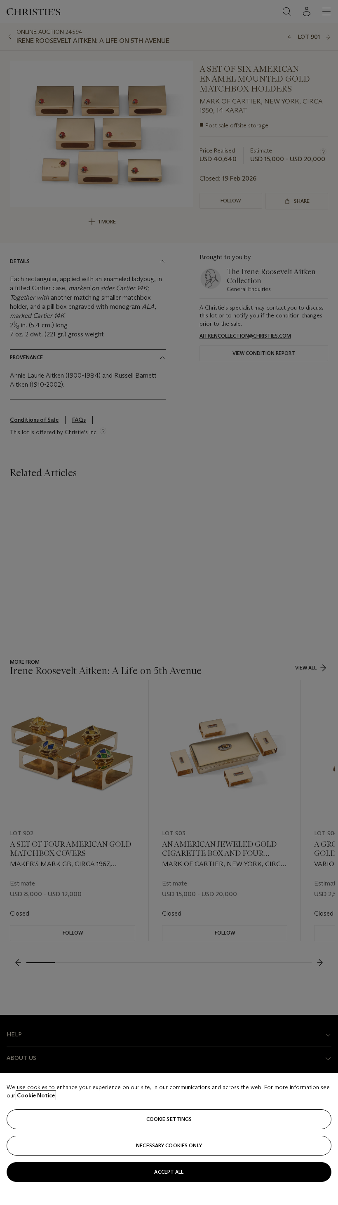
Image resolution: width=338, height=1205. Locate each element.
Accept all (168, 1172)
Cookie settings (169, 1119)
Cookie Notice (36, 1095)
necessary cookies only (169, 1145)
